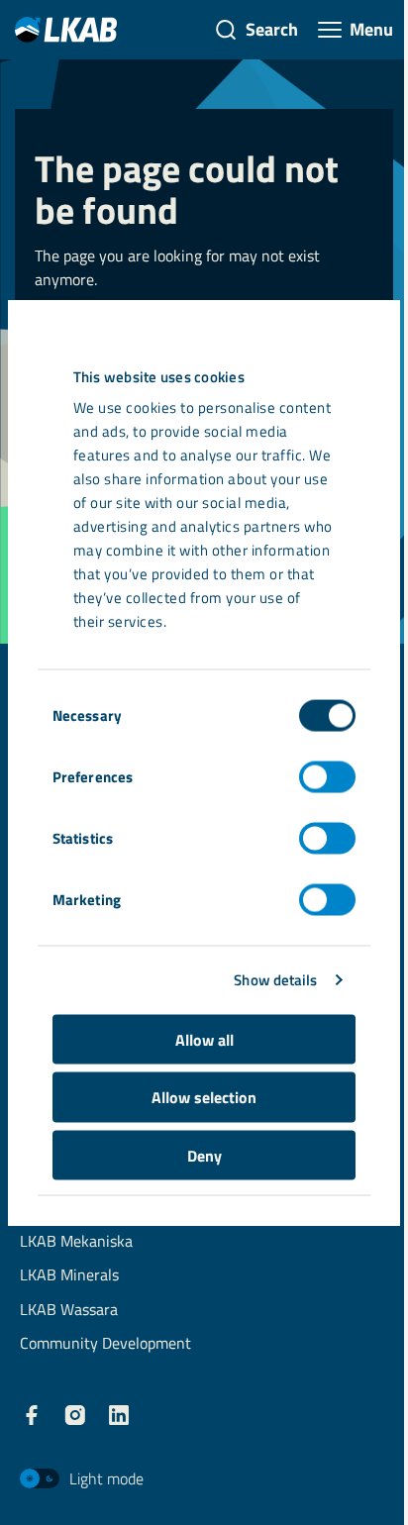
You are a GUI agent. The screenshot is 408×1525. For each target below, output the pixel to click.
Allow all (204, 1039)
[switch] (327, 776)
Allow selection (204, 1097)
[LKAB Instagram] (75, 1415)
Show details (275, 979)
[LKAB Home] (66, 29)
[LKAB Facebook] (32, 1415)
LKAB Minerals (69, 1276)
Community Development (105, 1344)
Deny (204, 1155)
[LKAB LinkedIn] (119, 1415)
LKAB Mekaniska (76, 1242)
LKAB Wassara (69, 1310)
